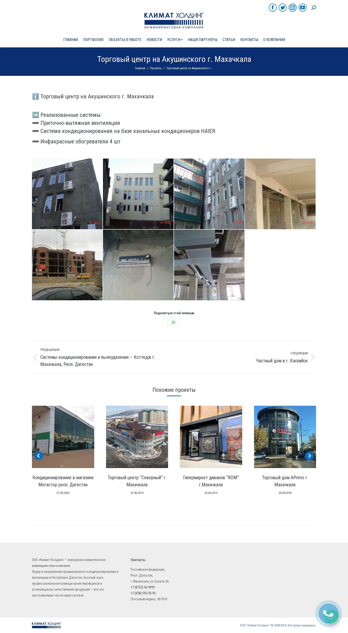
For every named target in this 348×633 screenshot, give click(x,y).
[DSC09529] (280, 194)
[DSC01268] (138, 265)
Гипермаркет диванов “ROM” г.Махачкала (211, 481)
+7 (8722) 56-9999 (143, 587)
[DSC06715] (67, 265)
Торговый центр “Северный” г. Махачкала (137, 481)
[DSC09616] (67, 194)
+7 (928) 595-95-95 (143, 593)
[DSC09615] (209, 194)
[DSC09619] (138, 194)
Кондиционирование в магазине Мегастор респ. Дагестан (63, 481)
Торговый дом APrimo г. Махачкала (285, 481)
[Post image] (63, 437)
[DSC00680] (209, 265)
